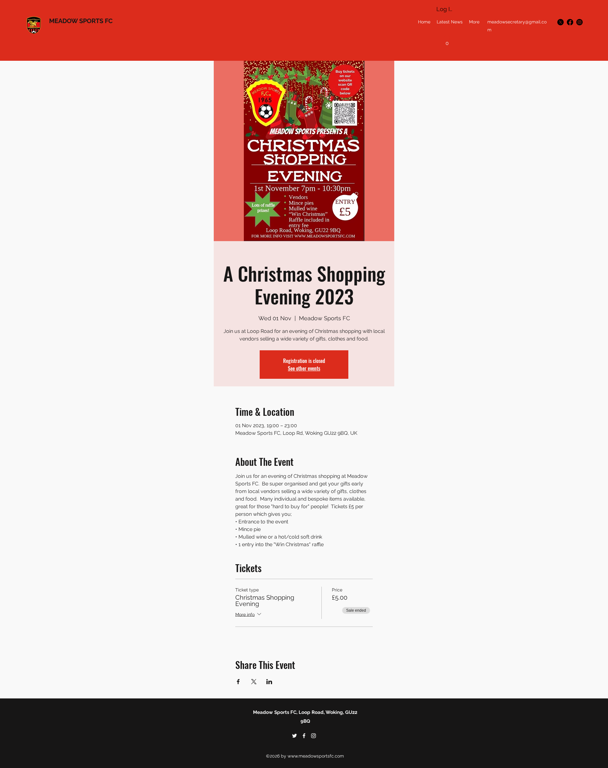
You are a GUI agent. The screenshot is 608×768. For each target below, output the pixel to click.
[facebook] (570, 22)
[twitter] (560, 22)
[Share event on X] (254, 681)
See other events (304, 368)
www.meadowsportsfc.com (316, 756)
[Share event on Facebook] (238, 681)
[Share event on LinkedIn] (269, 681)
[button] (447, 40)
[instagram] (579, 22)
